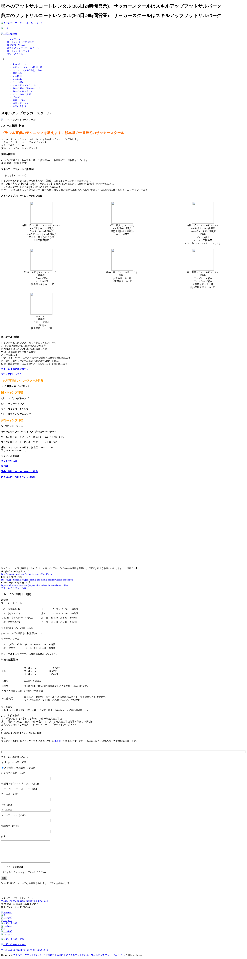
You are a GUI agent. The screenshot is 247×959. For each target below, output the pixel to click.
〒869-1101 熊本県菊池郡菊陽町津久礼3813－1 (24, 901)
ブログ (16, 97)
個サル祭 (17, 73)
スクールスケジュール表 (13, 588)
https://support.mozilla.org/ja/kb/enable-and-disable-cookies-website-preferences (37, 580)
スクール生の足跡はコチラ (15, 369)
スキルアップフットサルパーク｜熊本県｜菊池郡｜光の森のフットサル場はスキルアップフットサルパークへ (69, 955)
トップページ (14, 39)
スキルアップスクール (24, 85)
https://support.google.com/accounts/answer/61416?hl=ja (26, 574)
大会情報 (17, 76)
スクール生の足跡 (22, 94)
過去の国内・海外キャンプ (26, 88)
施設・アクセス (15, 54)
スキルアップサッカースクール (23, 48)
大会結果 (17, 79)
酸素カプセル (19, 100)
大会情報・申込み (16, 45)
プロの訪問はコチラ (11, 374)
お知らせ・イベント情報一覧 (27, 67)
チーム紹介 (18, 82)
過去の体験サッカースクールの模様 (19, 471)
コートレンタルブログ (18, 51)
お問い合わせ (19, 106)
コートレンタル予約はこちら (22, 42)
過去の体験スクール (23, 91)
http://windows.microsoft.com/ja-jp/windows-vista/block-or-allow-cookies (34, 585)
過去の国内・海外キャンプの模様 (18, 477)
